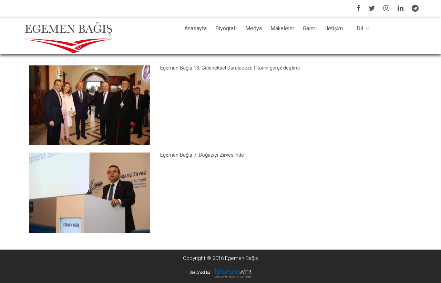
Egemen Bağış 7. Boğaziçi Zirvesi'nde (202, 155)
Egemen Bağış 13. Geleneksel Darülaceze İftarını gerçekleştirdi (230, 68)
